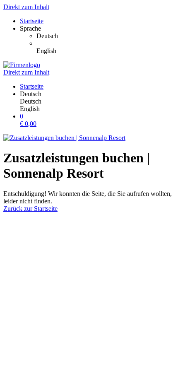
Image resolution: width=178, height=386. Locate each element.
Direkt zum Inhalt (26, 6)
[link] (105, 36)
